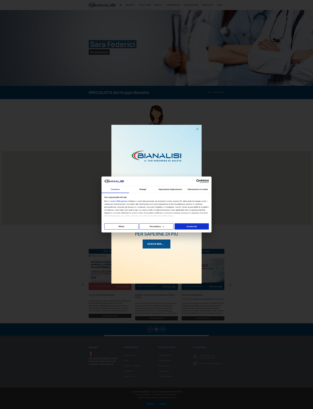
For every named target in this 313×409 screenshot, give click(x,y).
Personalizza (155, 226)
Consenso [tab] (115, 189)
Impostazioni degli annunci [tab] (170, 189)
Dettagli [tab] (142, 189)
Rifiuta (121, 226)
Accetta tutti (191, 226)
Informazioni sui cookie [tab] (198, 189)
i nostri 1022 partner (118, 201)
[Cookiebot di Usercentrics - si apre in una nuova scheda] (198, 181)
